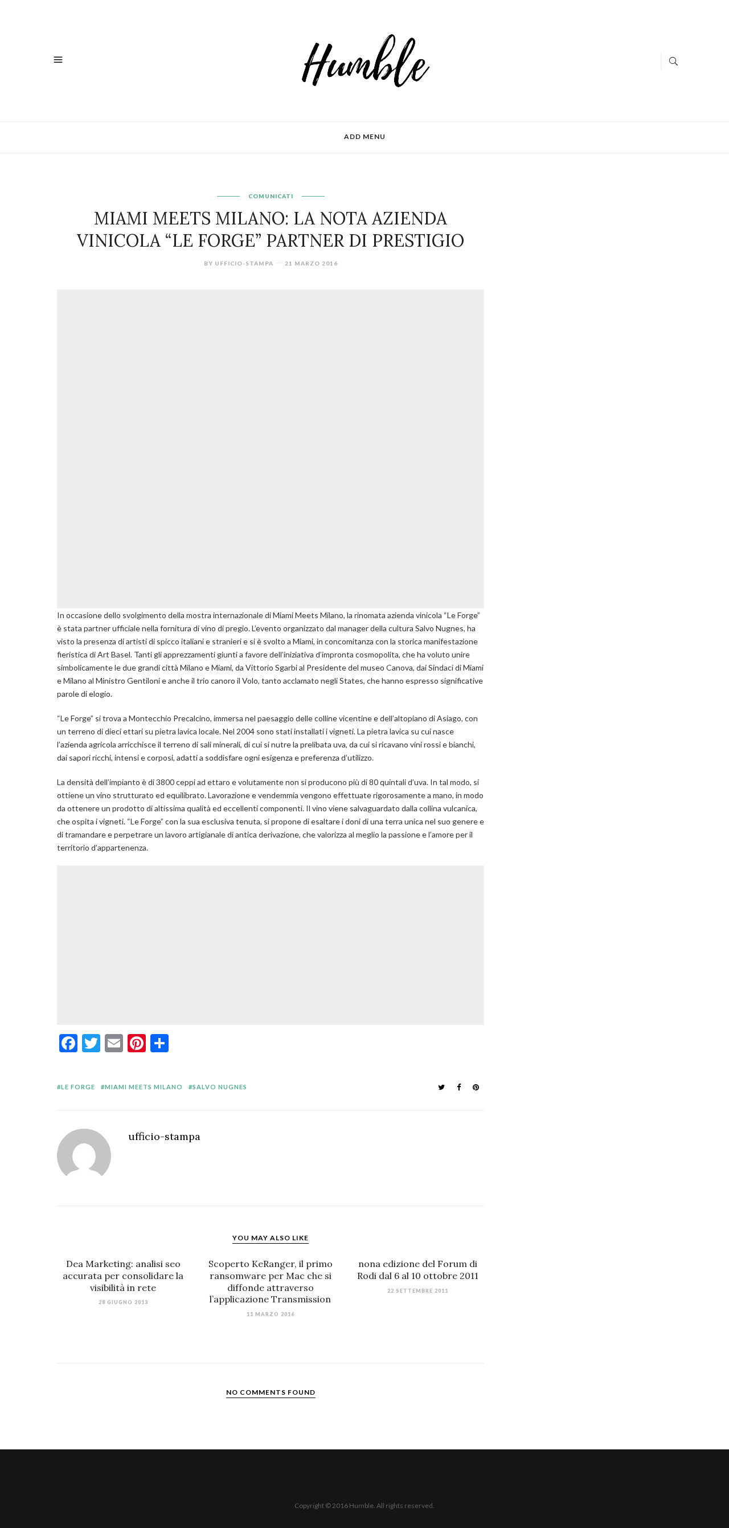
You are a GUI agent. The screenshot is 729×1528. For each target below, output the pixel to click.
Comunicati (270, 196)
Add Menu (365, 136)
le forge (78, 1087)
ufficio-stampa (244, 263)
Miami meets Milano (144, 1087)
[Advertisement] (273, 371)
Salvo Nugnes (220, 1087)
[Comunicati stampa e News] (366, 59)
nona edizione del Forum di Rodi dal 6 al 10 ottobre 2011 (417, 1269)
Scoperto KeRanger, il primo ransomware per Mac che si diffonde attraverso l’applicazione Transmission (270, 1281)
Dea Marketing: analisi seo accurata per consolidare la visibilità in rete (123, 1275)
